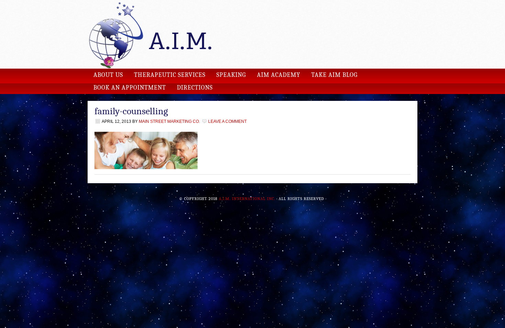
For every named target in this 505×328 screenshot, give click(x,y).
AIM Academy (278, 75)
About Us (108, 75)
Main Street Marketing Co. (169, 121)
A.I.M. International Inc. (247, 198)
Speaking (231, 75)
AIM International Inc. (252, 34)
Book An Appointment (129, 87)
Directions (195, 87)
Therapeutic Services (169, 75)
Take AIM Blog (334, 75)
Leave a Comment (227, 121)
